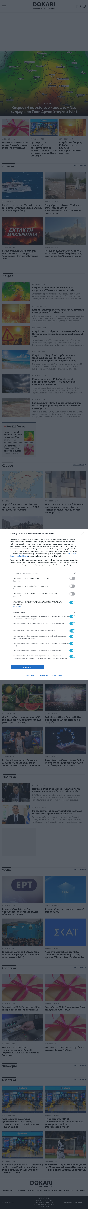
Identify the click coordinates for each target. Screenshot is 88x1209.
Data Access (44, 675)
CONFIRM (27, 667)
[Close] (83, 534)
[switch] (72, 578)
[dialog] (44, 604)
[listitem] (44, 573)
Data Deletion (31, 675)
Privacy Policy (57, 675)
